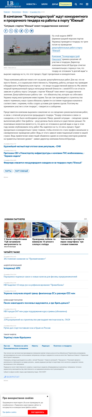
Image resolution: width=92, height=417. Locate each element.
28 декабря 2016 (35, 12)
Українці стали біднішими (17, 337)
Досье (55, 4)
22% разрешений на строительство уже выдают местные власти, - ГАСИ (37, 319)
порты (8, 171)
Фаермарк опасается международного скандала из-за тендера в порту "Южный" (43, 162)
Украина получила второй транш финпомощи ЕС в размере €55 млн (39, 293)
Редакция (45, 346)
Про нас (7, 346)
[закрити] (47, 396)
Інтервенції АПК (12, 268)
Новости (30, 4)
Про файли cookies (9, 412)
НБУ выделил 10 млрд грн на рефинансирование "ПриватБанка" (34, 284)
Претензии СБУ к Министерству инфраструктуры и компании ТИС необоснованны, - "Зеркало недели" (44, 154)
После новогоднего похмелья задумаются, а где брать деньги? (36, 302)
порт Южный (21, 171)
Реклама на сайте (21, 346)
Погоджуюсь (37, 412)
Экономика (16, 12)
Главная (7, 12)
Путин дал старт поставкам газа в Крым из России (27, 327)
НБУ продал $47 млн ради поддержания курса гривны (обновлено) (35, 311)
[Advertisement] (46, 194)
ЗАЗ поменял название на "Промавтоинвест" (25, 258)
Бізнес (25, 12)
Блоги (44, 4)
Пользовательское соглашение (16, 348)
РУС (81, 4)
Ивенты (35, 346)
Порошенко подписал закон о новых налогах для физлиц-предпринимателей (40, 276)
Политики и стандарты (63, 346)
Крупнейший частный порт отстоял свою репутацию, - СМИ (32, 146)
